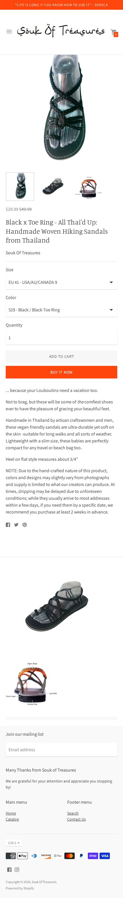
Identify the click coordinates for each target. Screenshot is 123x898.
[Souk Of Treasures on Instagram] (17, 869)
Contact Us (76, 819)
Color (11, 297)
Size (9, 269)
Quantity (14, 325)
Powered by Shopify (20, 888)
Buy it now (61, 372)
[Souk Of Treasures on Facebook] (9, 869)
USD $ (12, 843)
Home (11, 813)
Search (73, 813)
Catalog (12, 819)
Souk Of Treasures (44, 882)
